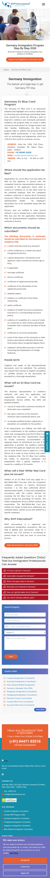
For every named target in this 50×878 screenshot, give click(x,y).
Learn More (14, 853)
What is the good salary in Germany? (20, 581)
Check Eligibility (47, 442)
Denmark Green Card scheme (19, 698)
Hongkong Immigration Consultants (22, 695)
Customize (25, 866)
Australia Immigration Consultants (21, 681)
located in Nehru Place (26, 766)
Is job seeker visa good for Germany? (20, 576)
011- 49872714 (10, 791)
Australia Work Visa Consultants (20, 705)
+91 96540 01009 (23, 152)
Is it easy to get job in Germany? (19, 570)
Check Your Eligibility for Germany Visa (25, 59)
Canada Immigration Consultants (21, 678)
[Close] (47, 838)
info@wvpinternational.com (26, 155)
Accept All (25, 860)
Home (6, 69)
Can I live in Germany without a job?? (20, 598)
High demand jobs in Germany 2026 (22, 545)
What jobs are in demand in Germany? (21, 587)
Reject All (25, 873)
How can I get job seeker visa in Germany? (22, 592)
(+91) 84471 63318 (25, 741)
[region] (25, 857)
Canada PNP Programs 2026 (14, 815)
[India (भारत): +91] (7, 626)
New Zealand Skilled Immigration (21, 685)
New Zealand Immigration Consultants (18, 829)
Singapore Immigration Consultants (22, 691)
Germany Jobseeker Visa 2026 (19, 688)
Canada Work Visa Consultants (20, 701)
